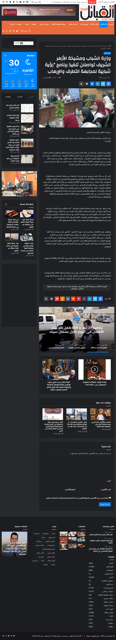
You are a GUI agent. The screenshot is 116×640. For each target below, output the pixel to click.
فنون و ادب (109, 609)
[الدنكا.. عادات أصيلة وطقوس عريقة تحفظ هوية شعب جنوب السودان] (64, 534)
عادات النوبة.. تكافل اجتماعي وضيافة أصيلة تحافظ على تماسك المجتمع (27, 248)
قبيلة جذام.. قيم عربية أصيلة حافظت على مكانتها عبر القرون (26, 223)
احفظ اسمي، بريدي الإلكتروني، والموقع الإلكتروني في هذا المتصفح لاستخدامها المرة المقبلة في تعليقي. (77, 498)
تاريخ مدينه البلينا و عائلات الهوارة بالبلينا (13, 118)
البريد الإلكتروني (105, 489)
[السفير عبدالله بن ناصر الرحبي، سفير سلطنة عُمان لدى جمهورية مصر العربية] (100, 414)
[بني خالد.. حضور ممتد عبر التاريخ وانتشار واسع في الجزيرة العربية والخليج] (64, 540)
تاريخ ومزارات (84, 24)
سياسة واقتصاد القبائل (58, 24)
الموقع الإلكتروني (70, 489)
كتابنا (111, 616)
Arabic (17, 43)
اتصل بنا (12, 24)
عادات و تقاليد (73, 24)
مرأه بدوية (109, 619)
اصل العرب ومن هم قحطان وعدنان (12, 106)
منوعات (110, 623)
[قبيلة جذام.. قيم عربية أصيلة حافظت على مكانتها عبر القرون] (26, 213)
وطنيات (33, 24)
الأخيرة (19, 97)
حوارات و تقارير (44, 24)
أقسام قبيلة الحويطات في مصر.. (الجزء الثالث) (12, 158)
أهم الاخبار (103, 24)
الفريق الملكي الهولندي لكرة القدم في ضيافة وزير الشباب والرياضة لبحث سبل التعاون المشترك (76, 331)
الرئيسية (111, 24)
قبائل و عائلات (94, 24)
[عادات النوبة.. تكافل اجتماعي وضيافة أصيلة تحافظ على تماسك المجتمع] (26, 237)
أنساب (111, 563)
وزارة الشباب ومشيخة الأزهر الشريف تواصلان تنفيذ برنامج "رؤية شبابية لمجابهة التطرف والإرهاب (76, 287)
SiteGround (36, 636)
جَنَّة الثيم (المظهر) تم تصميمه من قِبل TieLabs (66, 636)
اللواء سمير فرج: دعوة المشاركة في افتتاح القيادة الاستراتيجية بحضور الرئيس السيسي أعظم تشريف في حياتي (53, 426)
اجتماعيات (109, 570)
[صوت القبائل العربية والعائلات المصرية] (96, 13)
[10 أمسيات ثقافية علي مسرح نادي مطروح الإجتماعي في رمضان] (27, 129)
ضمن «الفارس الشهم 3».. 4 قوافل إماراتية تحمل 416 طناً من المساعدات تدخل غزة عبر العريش (77, 425)
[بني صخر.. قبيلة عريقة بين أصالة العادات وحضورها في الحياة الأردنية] (11, 213)
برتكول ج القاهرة (107, 581)
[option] (76, 329)
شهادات (19, 24)
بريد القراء (109, 584)
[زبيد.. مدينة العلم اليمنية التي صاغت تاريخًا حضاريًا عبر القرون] (11, 237)
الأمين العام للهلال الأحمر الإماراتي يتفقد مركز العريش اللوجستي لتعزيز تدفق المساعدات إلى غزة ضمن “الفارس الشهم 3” (14, 548)
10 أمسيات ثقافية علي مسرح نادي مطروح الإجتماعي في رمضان (13, 130)
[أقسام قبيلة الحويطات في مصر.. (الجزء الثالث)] (27, 159)
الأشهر (31, 97)
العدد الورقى (109, 574)
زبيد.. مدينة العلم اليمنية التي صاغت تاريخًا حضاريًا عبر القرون (12, 247)
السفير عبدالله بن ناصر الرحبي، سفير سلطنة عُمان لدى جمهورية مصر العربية (101, 424)
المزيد (27, 24)
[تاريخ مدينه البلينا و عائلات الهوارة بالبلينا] (27, 118)
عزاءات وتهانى (108, 605)
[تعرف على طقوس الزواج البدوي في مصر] (72, 546)
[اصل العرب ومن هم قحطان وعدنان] (27, 108)
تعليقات (8, 97)
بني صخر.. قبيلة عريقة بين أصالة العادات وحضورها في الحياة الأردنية (65, 2)
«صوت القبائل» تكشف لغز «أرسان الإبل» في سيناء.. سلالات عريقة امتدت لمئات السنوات (12, 144)
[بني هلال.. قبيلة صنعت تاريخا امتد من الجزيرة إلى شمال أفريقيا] (81, 534)
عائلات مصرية (108, 598)
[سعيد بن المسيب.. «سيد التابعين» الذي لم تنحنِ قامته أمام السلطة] (64, 546)
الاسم (108, 481)
